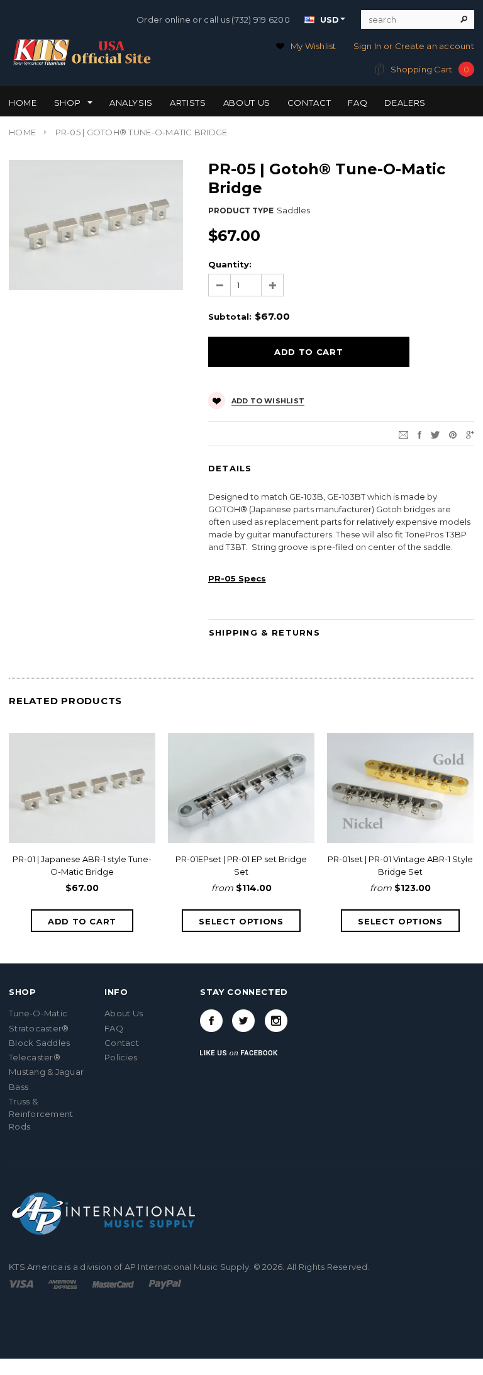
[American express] (62, 1283)
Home (22, 132)
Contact (121, 1043)
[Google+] (470, 434)
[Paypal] (165, 1283)
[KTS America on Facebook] (211, 1020)
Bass (18, 1087)
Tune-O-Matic (38, 1013)
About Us (123, 1013)
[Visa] (21, 1283)
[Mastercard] (113, 1283)
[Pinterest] (453, 434)
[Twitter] (435, 434)
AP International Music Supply (187, 1267)
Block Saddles (39, 1043)
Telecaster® (34, 1057)
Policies (120, 1057)
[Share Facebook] (419, 434)
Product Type (241, 210)
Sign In (367, 46)
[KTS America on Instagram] (276, 1020)
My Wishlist (313, 46)
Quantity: (230, 264)
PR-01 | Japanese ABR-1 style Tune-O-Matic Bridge (82, 865)
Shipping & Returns (264, 632)
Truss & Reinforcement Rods (41, 1113)
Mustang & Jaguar (46, 1072)
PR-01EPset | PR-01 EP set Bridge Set (241, 865)
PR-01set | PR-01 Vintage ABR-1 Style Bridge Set (400, 865)
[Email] (403, 434)
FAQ (113, 1028)
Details (230, 468)
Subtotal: (230, 316)
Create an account (434, 46)
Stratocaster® (39, 1028)
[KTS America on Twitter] (243, 1020)
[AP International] (105, 1211)
